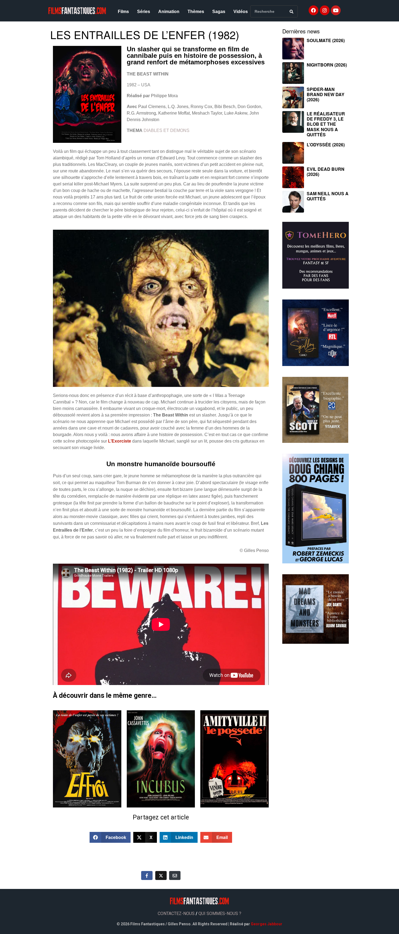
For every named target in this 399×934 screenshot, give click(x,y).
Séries (143, 11)
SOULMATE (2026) (326, 40)
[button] (110, 837)
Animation (168, 11)
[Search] (291, 11)
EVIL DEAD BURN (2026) (325, 171)
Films (123, 11)
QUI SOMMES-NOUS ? (219, 913)
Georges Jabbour (266, 924)
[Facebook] (313, 10)
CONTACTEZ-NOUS (176, 913)
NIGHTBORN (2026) (327, 65)
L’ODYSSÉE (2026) (326, 144)
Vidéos (240, 11)
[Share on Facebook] (147, 875)
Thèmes (196, 11)
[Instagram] (325, 10)
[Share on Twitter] (161, 875)
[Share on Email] (174, 875)
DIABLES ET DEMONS (166, 130)
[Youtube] (336, 10)
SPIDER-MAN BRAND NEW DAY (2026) (325, 94)
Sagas (218, 11)
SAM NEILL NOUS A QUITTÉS (328, 196)
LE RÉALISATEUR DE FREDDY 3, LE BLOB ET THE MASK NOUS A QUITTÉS (326, 124)
